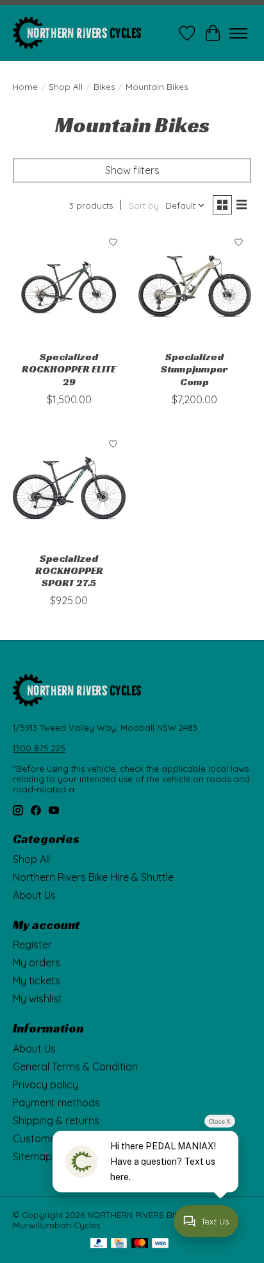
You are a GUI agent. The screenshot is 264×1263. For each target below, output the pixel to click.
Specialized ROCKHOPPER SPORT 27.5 (69, 570)
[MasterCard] (139, 1244)
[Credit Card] (119, 1244)
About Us (34, 895)
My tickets (36, 980)
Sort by (144, 205)
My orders (36, 962)
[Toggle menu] (238, 33)
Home (25, 87)
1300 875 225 (39, 748)
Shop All (66, 87)
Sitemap (32, 1156)
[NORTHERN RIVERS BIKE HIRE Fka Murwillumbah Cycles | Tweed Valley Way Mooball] (77, 33)
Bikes (104, 87)
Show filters (132, 170)
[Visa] (160, 1244)
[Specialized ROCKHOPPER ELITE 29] (69, 286)
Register (32, 944)
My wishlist (37, 998)
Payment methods (56, 1102)
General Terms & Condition (75, 1066)
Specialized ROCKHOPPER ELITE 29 (69, 369)
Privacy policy (45, 1084)
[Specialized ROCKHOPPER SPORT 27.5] (69, 487)
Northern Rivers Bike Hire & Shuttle (93, 877)
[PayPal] (98, 1244)
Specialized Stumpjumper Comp (194, 369)
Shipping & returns (56, 1120)
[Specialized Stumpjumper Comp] (194, 286)
